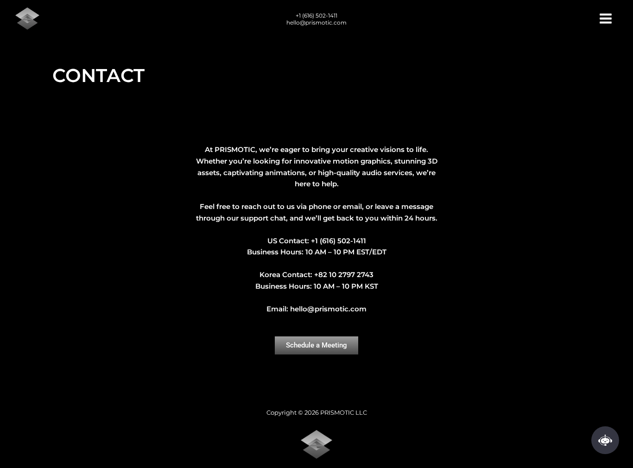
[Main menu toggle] (606, 18)
